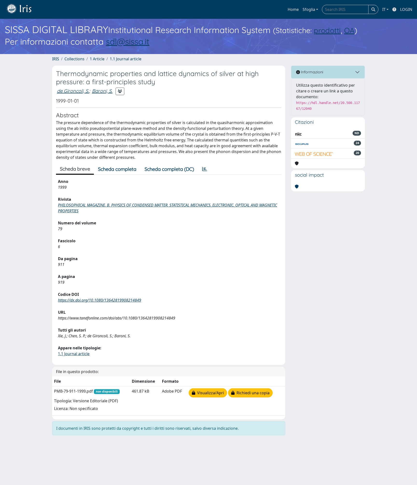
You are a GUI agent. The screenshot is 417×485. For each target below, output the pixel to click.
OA (349, 30)
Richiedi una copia (252, 392)
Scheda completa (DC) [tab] (169, 169)
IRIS (55, 59)
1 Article (97, 59)
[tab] (204, 169)
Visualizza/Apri (209, 392)
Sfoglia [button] (309, 9)
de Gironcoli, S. (73, 91)
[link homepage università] (22, 9)
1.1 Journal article (125, 59)
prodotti (327, 30)
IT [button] (384, 9)
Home (293, 9)
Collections (74, 59)
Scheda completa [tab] (117, 169)
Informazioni (311, 71)
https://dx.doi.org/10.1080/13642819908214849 (99, 300)
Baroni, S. (102, 91)
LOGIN (406, 9)
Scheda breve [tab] (75, 169)
